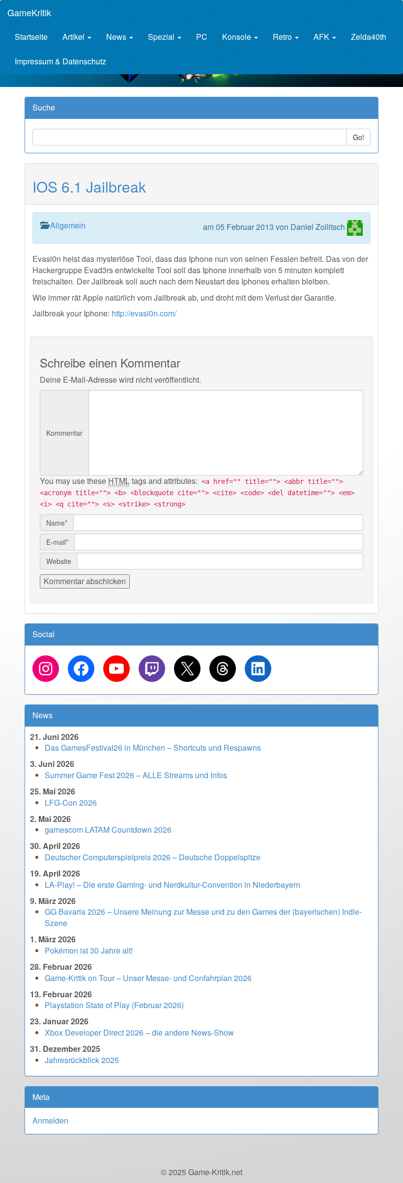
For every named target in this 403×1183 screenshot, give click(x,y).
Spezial (162, 36)
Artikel (74, 36)
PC (201, 36)
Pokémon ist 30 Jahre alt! (89, 950)
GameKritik (29, 12)
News (117, 36)
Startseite (31, 36)
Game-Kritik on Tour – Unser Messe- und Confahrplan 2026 (148, 978)
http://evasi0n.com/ (144, 313)
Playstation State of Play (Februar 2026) (114, 1005)
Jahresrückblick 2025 (82, 1060)
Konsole (237, 36)
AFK (322, 36)
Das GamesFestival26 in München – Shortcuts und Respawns (153, 747)
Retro (283, 36)
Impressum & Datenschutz (60, 61)
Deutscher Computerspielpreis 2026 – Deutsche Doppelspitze (152, 857)
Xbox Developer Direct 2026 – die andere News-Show (139, 1032)
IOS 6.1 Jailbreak (89, 186)
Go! (358, 137)
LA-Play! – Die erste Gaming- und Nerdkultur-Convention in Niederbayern (172, 884)
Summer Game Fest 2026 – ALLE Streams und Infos (136, 775)
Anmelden (50, 1120)
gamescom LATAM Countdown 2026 (108, 829)
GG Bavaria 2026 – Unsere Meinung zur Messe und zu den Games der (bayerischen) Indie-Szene (203, 917)
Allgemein (68, 225)
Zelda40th (368, 36)
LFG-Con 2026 (71, 802)
